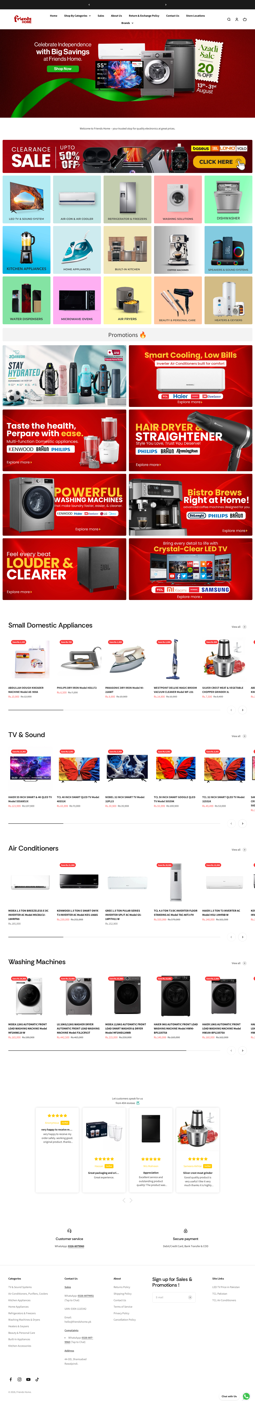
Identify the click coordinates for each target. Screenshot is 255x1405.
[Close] (245, 1350)
